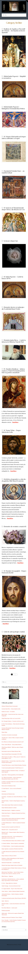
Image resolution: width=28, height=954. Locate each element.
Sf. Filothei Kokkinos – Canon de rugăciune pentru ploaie (13, 846)
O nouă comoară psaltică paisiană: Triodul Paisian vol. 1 (12, 767)
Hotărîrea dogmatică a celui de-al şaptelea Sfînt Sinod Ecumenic (14, 480)
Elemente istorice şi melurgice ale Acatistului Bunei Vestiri (13, 308)
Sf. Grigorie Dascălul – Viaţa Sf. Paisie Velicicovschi (12, 888)
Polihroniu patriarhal (6, 910)
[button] (26, 1)
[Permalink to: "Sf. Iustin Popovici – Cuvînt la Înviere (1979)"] (14, 290)
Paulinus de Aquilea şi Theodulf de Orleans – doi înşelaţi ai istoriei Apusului (13, 30)
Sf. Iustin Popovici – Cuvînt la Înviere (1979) (12, 278)
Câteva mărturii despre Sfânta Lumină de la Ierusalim (12, 804)
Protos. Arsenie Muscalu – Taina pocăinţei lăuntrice (11, 744)
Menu (6, 15)
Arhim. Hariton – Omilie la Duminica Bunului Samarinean (13, 891)
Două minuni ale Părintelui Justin (8, 794)
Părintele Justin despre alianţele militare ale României (12, 865)
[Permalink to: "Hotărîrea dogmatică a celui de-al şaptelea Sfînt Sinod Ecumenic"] (14, 492)
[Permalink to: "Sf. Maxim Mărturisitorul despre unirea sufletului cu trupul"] (14, 152)
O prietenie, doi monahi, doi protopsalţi (9, 734)
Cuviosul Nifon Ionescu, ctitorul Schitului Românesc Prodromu (14, 765)
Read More (15, 422)
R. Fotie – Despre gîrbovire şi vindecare (9, 883)
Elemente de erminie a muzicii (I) (15, 527)
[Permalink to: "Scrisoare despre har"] (14, 256)
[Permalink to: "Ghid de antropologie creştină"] (14, 643)
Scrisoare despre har (11, 241)
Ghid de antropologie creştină (14, 632)
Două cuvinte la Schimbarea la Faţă (8, 785)
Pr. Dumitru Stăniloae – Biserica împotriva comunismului (13, 843)
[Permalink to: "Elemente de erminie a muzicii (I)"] (14, 537)
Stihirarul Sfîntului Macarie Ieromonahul (10, 706)
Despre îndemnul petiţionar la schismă (9, 807)
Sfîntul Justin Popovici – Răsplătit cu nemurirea (14, 77)
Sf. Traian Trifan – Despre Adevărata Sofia (11, 431)
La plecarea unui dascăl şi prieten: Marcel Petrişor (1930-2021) (14, 898)
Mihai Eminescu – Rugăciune (7, 876)
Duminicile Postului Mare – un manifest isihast (13, 172)
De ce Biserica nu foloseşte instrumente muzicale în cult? (13, 741)
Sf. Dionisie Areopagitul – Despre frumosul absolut (14, 572)
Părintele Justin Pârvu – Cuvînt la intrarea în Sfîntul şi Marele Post (14, 341)
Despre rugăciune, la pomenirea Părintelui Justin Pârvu (12, 848)
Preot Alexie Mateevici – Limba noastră (9, 907)
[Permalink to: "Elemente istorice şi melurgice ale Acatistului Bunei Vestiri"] (14, 321)
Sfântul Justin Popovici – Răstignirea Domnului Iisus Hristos (13, 108)
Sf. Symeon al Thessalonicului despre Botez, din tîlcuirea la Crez (13, 209)
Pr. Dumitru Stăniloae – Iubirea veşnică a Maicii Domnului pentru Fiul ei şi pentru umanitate (13, 371)
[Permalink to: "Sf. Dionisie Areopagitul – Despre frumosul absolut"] (14, 591)
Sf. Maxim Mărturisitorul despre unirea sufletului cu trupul (14, 137)
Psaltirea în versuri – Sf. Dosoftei (8, 711)
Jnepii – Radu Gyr (5, 901)
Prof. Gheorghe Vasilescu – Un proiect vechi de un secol (12, 721)
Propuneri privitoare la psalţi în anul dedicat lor (11, 826)
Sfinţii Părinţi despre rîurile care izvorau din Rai (11, 718)
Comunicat (4, 791)
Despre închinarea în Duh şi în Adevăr (9, 855)
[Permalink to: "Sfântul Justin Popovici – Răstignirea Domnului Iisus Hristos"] (14, 119)
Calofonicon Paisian (5, 815)
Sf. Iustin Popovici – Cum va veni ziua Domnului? (11, 788)
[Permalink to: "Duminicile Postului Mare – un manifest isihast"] (14, 187)
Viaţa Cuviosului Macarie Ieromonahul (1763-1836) (12, 754)
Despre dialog (4, 732)
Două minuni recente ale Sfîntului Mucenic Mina (11, 751)
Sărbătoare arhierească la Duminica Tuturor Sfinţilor (12, 917)
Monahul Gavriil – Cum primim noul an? (10, 829)
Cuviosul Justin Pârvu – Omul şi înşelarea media (11, 708)
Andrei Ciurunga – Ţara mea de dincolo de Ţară (11, 885)
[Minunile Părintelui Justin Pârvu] (14, 694)
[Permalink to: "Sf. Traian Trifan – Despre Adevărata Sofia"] (14, 445)
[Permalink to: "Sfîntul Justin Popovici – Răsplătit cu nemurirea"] (14, 89)
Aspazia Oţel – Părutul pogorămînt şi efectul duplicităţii (12, 774)
